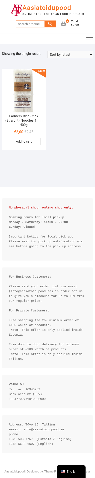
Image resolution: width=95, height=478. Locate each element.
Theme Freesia (54, 471)
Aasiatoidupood (46, 8)
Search (50, 24)
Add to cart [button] (24, 141)
